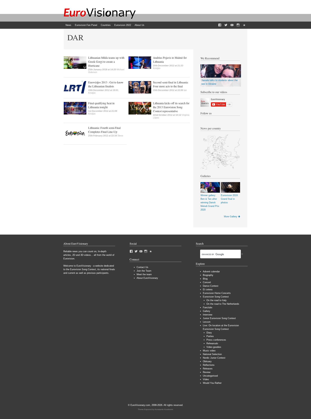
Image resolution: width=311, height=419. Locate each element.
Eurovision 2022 (122, 25)
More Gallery (230, 216)
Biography (208, 275)
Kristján (156, 68)
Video (206, 379)
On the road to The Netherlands (222, 304)
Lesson (206, 321)
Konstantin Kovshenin (164, 409)
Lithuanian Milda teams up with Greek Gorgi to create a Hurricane (106, 61)
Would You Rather (212, 383)
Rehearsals (212, 343)
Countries (106, 25)
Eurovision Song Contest (216, 296)
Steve (120, 135)
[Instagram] (238, 25)
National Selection (212, 354)
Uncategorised (210, 375)
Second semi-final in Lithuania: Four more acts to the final (170, 84)
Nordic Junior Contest (214, 357)
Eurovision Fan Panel (86, 25)
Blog (205, 278)
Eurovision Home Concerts (217, 293)
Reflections (209, 365)
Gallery (206, 311)
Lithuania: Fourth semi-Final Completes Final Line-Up (104, 130)
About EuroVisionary (147, 278)
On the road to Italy (216, 300)
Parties (210, 336)
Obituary (207, 361)
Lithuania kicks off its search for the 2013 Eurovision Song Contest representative (171, 107)
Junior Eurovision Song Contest (219, 318)
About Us (139, 25)
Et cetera (207, 289)
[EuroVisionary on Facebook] (220, 25)
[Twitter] (226, 25)
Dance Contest (210, 286)
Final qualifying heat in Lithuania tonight (101, 105)
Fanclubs (207, 307)
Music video (209, 350)
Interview (207, 314)
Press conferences (216, 339)
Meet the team (144, 274)
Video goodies (213, 347)
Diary (209, 332)
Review (206, 372)
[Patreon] (244, 25)
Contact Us (142, 267)
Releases (208, 368)
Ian (185, 90)
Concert (207, 282)
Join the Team (144, 270)
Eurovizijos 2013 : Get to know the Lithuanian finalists (105, 84)
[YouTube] (232, 25)
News (68, 25)
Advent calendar (211, 271)
